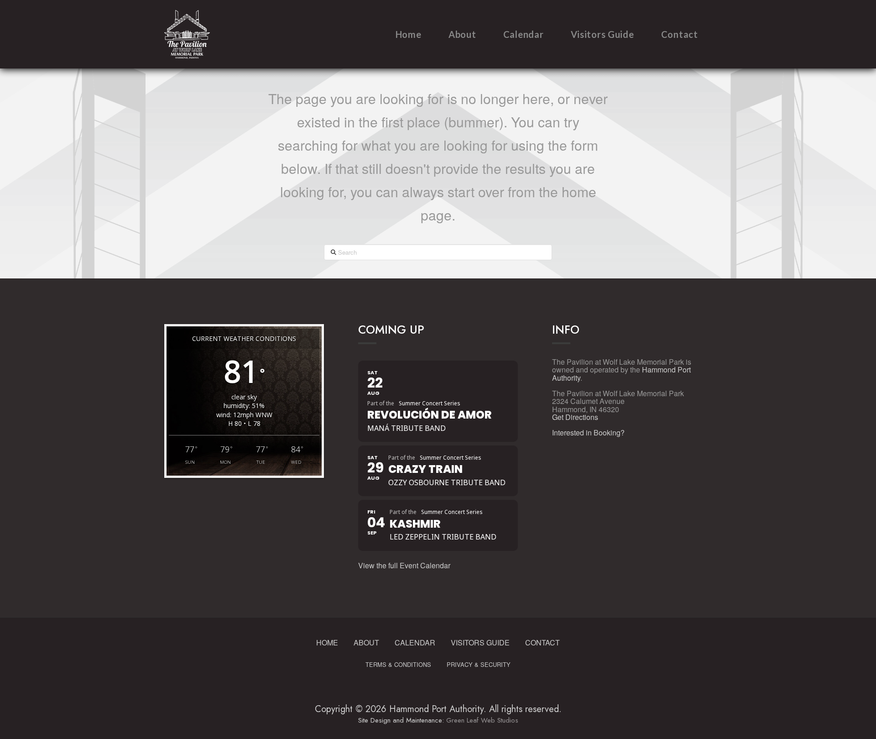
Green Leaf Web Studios (482, 720)
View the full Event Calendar (404, 565)
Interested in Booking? (588, 432)
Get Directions (575, 417)
